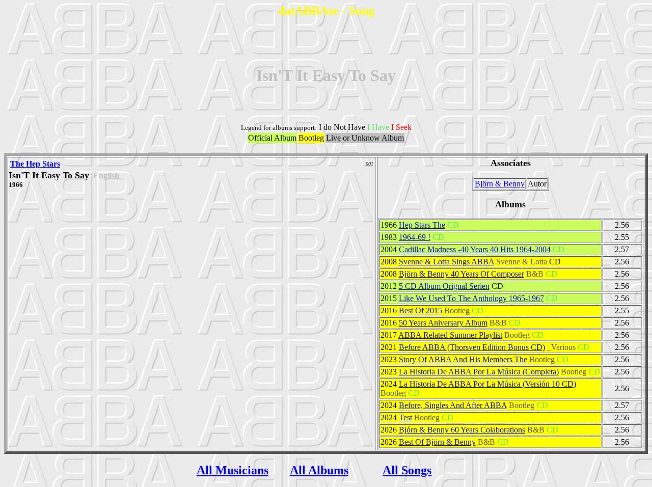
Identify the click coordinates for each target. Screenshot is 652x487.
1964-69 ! (414, 237)
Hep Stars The (422, 225)
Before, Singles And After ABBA (453, 405)
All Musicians (232, 470)
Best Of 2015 (420, 310)
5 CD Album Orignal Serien (444, 286)
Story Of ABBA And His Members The (463, 359)
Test (405, 417)
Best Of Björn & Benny (437, 442)
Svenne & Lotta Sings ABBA (446, 261)
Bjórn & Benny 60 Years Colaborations (462, 429)
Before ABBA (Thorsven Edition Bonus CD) (472, 347)
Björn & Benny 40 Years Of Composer (461, 273)
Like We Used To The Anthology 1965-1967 (471, 298)
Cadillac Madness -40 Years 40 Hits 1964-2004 (475, 249)
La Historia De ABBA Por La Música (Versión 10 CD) (487, 384)
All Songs (407, 470)
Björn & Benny (500, 183)
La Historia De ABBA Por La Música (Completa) (479, 371)
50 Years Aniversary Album (443, 322)
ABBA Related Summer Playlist (450, 335)
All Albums (319, 470)
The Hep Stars (35, 163)
